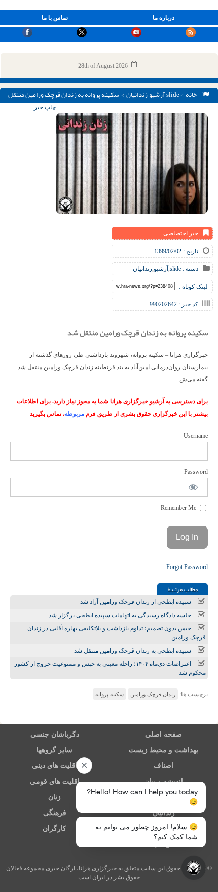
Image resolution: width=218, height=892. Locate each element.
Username (196, 435)
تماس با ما (55, 17)
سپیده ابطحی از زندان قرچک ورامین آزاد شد (135, 601)
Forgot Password (187, 567)
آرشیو (157, 94)
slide (172, 94)
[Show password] (193, 487)
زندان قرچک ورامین (152, 694)
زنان (54, 797)
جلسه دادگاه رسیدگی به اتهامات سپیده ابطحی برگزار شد (120, 615)
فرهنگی (54, 813)
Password (196, 471)
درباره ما (163, 17)
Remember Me (179, 507)
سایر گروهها (54, 750)
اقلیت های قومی (55, 781)
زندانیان (137, 94)
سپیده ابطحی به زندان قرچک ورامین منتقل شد (132, 650)
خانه (192, 94)
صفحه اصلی (163, 734)
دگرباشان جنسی (54, 734)
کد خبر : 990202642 (174, 304)
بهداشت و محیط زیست (163, 750)
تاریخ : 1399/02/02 (176, 251)
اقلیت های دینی (55, 765)
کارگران (54, 828)
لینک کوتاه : (193, 286)
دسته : (189, 268)
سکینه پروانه (109, 694)
